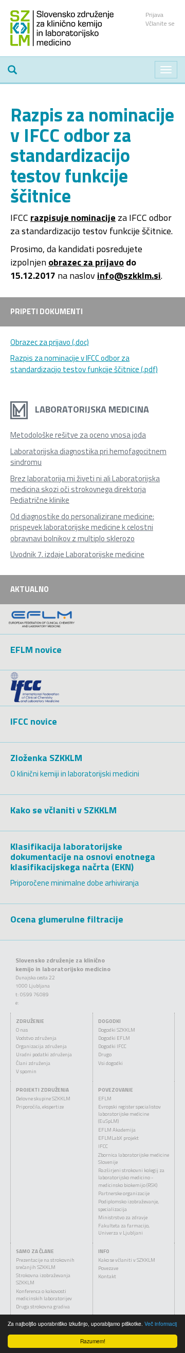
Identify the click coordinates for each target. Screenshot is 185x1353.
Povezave (108, 1268)
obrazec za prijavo (86, 262)
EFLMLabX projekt (118, 1138)
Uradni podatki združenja (44, 1054)
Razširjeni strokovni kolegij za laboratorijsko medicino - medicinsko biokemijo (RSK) (131, 1177)
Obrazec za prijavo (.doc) (49, 342)
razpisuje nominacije (73, 217)
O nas (22, 1030)
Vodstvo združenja (36, 1038)
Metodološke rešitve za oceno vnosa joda (78, 435)
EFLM (105, 1098)
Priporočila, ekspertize (40, 1107)
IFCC (103, 1146)
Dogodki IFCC (112, 1046)
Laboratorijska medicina (91, 409)
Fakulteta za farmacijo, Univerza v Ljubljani (124, 1229)
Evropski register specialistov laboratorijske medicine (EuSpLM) (129, 1114)
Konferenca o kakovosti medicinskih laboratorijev (44, 1294)
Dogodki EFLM (114, 1038)
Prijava (154, 14)
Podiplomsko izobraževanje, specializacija (128, 1205)
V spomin (26, 1071)
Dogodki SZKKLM (116, 1030)
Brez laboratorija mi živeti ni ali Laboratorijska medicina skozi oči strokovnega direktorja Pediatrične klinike (85, 489)
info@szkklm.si (129, 275)
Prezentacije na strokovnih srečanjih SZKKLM (45, 1263)
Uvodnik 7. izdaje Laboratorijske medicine (77, 554)
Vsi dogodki (110, 1063)
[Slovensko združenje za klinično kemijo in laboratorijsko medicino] (62, 27)
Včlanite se (160, 23)
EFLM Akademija (117, 1130)
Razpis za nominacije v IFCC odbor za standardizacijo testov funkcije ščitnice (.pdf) (84, 363)
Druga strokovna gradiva (43, 1306)
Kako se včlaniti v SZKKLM (126, 1260)
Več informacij (160, 1323)
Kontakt (107, 1276)
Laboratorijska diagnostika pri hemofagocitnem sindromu (88, 456)
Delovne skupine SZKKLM (43, 1098)
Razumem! (92, 1341)
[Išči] (12, 70)
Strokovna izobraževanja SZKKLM (43, 1279)
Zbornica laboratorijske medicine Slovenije (133, 1158)
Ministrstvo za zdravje (122, 1217)
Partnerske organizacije (124, 1193)
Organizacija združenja (41, 1046)
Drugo (105, 1054)
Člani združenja (33, 1063)
